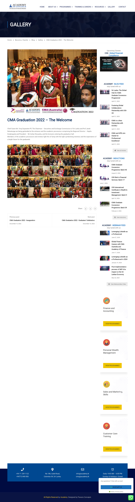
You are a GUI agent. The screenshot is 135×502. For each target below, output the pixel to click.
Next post (91, 217)
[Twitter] (90, 208)
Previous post (14, 217)
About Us (52, 7)
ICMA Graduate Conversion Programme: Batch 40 (119, 167)
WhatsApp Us (117, 487)
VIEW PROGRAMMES (112, 324)
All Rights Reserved (51, 497)
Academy (64, 497)
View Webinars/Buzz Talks (118, 284)
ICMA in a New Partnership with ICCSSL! (117, 123)
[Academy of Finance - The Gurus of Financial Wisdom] (17, 7)
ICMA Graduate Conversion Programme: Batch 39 (119, 205)
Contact (122, 7)
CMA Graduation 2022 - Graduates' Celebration (78, 220)
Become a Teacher (21, 40)
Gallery (111, 7)
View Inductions (121, 217)
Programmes (65, 7)
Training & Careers (83, 7)
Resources (99, 7)
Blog (33, 40)
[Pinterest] (95, 208)
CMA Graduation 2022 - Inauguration (22, 220)
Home (42, 7)
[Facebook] (85, 208)
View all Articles (121, 150)
